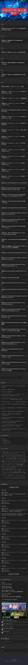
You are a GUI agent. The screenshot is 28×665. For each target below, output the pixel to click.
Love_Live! (6, 458)
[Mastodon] (14, 5)
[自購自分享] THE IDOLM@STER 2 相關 (10, 277)
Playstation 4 (8, 464)
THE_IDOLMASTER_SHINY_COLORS (11, 469)
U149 (25, 469)
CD (19, 452)
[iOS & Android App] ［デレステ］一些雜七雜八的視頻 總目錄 (14, 401)
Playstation (22, 463)
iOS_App (23, 472)
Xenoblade (11, 470)
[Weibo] (17, 5)
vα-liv (8, 473)
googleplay (9, 472)
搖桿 (7, 478)
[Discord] (11, 5)
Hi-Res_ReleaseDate (8, 456)
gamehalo (3, 472)
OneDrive (3, 460)
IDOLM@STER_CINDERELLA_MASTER (18, 456)
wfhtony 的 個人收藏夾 (14, 11)
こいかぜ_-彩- (17, 473)
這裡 (16, 574)
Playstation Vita (15, 466)
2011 (2, 82)
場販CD (18, 476)
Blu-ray (16, 452)
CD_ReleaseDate (23, 452)
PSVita (11, 461)
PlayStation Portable (11, 463)
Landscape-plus (19, 661)
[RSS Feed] (23, 5)
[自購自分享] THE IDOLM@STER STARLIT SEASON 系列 (14, 183)
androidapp (19, 470)
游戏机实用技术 (12, 478)
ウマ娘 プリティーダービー (13, 475)
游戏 (9, 478)
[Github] (2, 5)
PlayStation (14, 461)
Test (22, 469)
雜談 (2, 438)
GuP (17, 453)
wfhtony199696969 (5, 584)
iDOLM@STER (16, 472)
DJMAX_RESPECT (8, 453)
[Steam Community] (20, 5)
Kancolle (3, 458)
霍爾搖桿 (24, 478)
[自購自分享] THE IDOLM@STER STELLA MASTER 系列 (13, 207)
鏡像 (2, 650)
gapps (6, 472)
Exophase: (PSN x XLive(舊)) (7, 627)
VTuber (7, 470)
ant (22, 470)
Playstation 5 (14, 464)
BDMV (13, 452)
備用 (9, 593)
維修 (16, 478)
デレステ (23, 475)
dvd (24, 470)
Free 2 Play (14, 453)
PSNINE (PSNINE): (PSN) (7, 619)
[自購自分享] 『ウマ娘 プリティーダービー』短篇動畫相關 (13, 98)
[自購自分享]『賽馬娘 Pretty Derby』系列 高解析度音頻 (13, 52)
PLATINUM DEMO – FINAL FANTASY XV (11, 460)
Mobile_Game (13, 458)
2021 (2, 48)
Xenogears (15, 470)
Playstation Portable (8, 466)
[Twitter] (5, 5)
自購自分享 (5, 443)
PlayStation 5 (5, 463)
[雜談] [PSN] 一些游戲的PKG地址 (8, 389)
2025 (2, 24)
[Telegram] (8, 5)
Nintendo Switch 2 (20, 458)
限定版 (19, 478)
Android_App (5, 452)
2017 (2, 70)
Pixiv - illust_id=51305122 (6, 641)
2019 (2, 58)
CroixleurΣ (3, 453)
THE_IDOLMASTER (11, 467)
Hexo (11, 661)
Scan (2, 467)
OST (24, 458)
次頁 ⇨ (24, 377)
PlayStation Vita (17, 463)
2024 (2, 36)
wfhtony (9, 590)
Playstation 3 (4, 464)
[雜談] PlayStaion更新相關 (7, 391)
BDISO (10, 452)
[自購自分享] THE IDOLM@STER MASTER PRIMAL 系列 (13, 252)
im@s (2, 473)
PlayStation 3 (19, 461)
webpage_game (12, 473)
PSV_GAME (7, 461)
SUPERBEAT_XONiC (22, 466)
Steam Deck (6, 467)
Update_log (3, 470)
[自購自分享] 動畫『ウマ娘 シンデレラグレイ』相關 (12, 86)
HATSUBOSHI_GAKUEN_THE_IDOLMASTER (12, 455)
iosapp (5, 473)
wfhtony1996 (10, 591)
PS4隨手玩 (5, 440)
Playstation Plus (6, 441)
